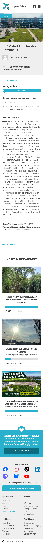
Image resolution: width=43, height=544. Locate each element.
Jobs (4, 503)
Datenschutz (29, 528)
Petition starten (8, 528)
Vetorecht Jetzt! (30, 514)
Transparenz (29, 523)
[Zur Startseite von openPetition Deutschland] (15, 6)
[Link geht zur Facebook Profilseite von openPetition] (5, 469)
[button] (34, 6)
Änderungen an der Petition (19, 98)
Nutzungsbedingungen (33, 526)
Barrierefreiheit (30, 534)
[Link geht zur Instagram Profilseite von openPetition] (16, 469)
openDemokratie (31, 506)
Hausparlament (30, 509)
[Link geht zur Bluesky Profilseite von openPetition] (16, 476)
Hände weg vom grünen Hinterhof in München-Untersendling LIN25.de (22, 299)
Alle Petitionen (8, 526)
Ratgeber (6, 523)
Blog (4, 506)
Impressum (28, 531)
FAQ (25, 500)
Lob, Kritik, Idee (9, 511)
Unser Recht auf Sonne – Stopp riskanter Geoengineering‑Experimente (21, 351)
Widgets (27, 503)
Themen (5, 531)
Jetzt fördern (21, 450)
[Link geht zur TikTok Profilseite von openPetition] (26, 469)
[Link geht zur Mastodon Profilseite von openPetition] (5, 476)
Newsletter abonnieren (21, 488)
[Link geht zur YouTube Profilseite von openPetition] (26, 476)
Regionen (6, 534)
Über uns (6, 500)
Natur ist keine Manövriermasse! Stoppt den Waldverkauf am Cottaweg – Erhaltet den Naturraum (21, 403)
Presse (5, 509)
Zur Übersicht (11, 81)
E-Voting (27, 511)
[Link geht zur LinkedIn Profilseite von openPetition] (37, 469)
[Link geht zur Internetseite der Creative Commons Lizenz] (3, 541)
